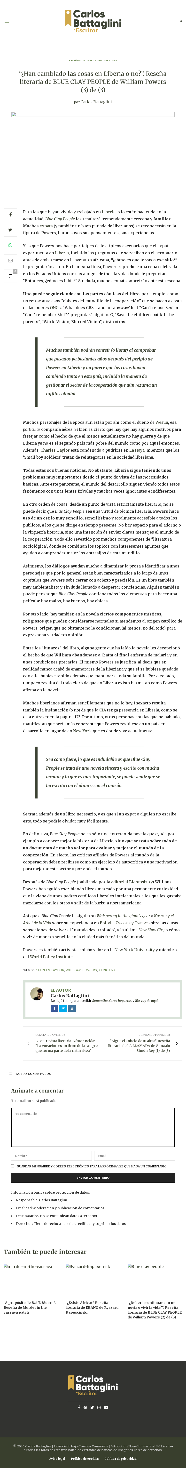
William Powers (81, 970)
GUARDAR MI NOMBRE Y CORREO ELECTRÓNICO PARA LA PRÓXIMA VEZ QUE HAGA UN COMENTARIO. (92, 1166)
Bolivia (107, 922)
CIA (102, 710)
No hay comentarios (33, 1074)
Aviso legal (57, 1458)
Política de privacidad (121, 1458)
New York (82, 730)
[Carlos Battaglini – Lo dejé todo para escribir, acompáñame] (93, 21)
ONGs (55, 307)
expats (46, 225)
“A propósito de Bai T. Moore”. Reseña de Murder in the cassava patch (30, 1307)
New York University (135, 949)
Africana (110, 60)
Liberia (109, 211)
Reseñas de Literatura (85, 60)
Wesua (161, 422)
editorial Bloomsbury (131, 881)
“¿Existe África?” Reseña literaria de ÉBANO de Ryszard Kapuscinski (92, 1307)
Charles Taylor (55, 450)
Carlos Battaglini (96, 101)
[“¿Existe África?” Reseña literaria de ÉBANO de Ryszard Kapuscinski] (93, 1280)
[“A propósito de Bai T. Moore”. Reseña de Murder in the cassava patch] (31, 1280)
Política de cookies (85, 1458)
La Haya (137, 450)
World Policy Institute (51, 956)
